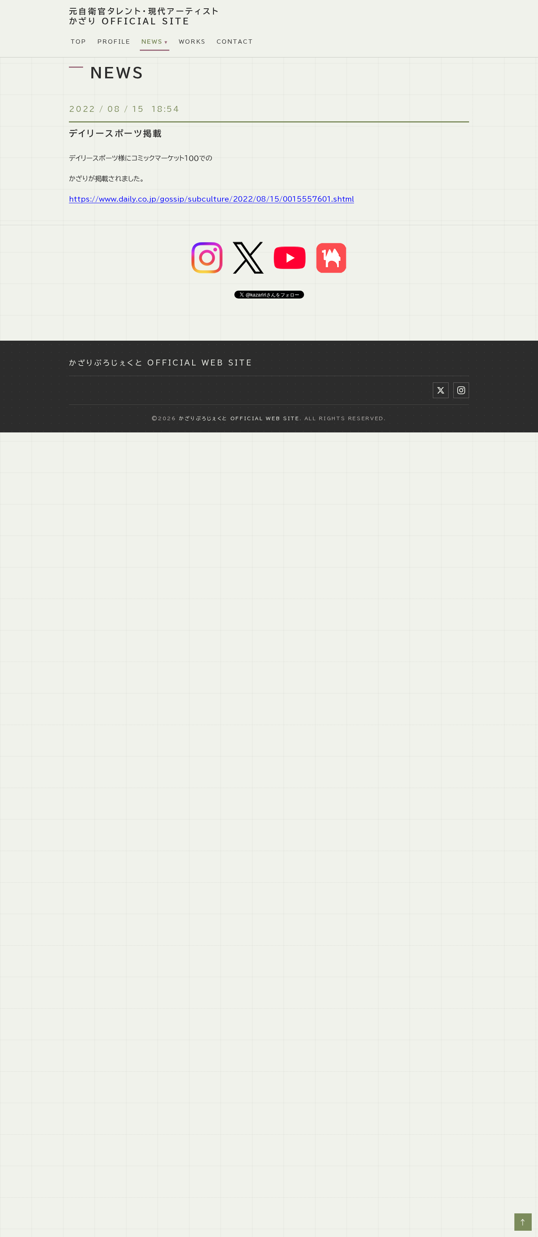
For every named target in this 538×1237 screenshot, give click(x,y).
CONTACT (235, 42)
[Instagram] (461, 390)
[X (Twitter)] (441, 390)
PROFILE (113, 42)
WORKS (192, 42)
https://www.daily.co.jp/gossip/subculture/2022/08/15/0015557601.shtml (211, 199)
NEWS (152, 42)
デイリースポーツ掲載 (116, 133)
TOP (78, 42)
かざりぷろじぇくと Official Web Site (161, 362)
